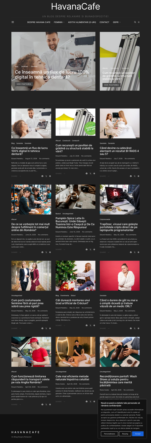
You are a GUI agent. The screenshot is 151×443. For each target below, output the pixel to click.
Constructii (114, 68)
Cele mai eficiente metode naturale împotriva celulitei (72, 378)
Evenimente (65, 295)
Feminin (58, 22)
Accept (137, 434)
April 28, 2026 (72, 384)
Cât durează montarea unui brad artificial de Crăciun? (73, 302)
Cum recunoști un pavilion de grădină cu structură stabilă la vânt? (118, 75)
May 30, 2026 (119, 235)
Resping (125, 434)
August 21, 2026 (31, 158)
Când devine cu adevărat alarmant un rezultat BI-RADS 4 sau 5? (119, 151)
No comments (44, 158)
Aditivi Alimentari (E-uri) (82, 22)
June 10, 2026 (75, 232)
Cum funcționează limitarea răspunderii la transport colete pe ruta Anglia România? (30, 379)
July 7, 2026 (118, 158)
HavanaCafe (25, 432)
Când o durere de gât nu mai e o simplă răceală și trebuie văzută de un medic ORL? (119, 303)
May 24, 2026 (30, 311)
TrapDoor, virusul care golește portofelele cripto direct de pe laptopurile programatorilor (119, 227)
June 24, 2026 (30, 235)
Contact (104, 22)
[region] (122, 419)
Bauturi (58, 214)
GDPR (116, 22)
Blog (16, 66)
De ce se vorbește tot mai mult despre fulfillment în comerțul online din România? (30, 227)
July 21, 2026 (74, 156)
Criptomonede (105, 219)
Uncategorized (67, 214)
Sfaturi (73, 295)
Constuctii (125, 68)
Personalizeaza (109, 434)
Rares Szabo (60, 384)
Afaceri (105, 68)
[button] (139, 22)
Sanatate (24, 66)
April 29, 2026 (30, 387)
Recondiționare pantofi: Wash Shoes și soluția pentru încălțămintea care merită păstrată (118, 381)
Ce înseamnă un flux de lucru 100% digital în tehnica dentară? (52, 74)
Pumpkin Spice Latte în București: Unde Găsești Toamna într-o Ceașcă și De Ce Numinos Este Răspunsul (75, 223)
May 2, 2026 (118, 311)
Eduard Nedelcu (17, 158)
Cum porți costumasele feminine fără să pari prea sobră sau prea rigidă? (27, 303)
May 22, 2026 (74, 308)
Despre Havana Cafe (38, 22)
